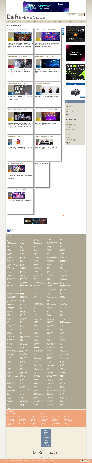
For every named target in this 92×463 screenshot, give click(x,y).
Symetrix (22, 387)
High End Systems (50, 307)
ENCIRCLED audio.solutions (26, 285)
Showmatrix (35, 379)
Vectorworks (9, 396)
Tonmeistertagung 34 (70, 139)
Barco (61, 258)
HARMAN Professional (51, 304)
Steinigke (35, 386)
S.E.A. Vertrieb (50, 373)
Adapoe (61, 240)
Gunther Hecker (55, 416)
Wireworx (22, 404)
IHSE (61, 311)
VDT (61, 394)
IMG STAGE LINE (24, 312)
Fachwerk (22, 293)
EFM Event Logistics (37, 282)
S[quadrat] (62, 387)
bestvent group (50, 260)
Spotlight (22, 384)
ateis (34, 249)
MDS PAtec (35, 344)
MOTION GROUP (37, 351)
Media (48, 22)
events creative (10, 290)
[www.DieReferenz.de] (26, 19)
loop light (48, 336)
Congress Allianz (23, 272)
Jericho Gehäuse (23, 318)
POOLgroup (49, 364)
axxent (48, 256)
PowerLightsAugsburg (64, 364)
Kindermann (35, 321)
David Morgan (32, 415)
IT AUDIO (35, 315)
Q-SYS (34, 368)
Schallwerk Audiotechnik (52, 375)
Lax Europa (49, 326)
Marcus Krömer (67, 419)
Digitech (35, 278)
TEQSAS (35, 390)
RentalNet (22, 371)
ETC (34, 287)
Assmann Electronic (64, 247)
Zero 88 (48, 405)
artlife (8, 247)
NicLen (48, 354)
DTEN (34, 281)
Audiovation (49, 251)
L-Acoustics (49, 324)
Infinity (8, 314)
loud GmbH (62, 336)
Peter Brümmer (33, 423)
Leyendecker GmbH (51, 330)
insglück (61, 314)
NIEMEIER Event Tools (64, 354)
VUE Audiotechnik (24, 401)
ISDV (21, 315)
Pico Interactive (50, 362)
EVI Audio (62, 290)
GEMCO (22, 299)
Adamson (49, 240)
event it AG (62, 287)
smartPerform (36, 382)
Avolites (35, 256)
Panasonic (49, 361)
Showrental (49, 379)
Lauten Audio (9, 326)
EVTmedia (9, 292)
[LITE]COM (62, 407)
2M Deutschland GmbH (12, 238)
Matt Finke (54, 420)
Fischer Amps (49, 294)
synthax (35, 387)
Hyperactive (35, 310)
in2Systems (49, 312)
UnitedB (22, 394)
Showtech (9, 380)
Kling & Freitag (50, 321)
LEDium (9, 330)
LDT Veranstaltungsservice (12, 329)
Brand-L (48, 263)
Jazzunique (62, 317)
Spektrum (9, 384)
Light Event (62, 332)
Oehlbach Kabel (50, 357)
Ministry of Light (50, 348)
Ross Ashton (32, 424)
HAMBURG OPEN (24, 304)
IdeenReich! (9, 311)
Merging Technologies (51, 347)
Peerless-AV (22, 362)
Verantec (22, 396)
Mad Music (35, 340)
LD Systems (49, 328)
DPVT (8, 281)
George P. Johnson (50, 299)
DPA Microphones (63, 279)
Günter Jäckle (44, 416)
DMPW (21, 279)
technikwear (62, 389)
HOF (61, 308)
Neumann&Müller (10, 354)
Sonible (21, 383)
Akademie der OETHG (38, 243)
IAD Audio (49, 310)
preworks (9, 365)
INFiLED (61, 312)
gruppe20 (48, 301)
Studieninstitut (62, 386)
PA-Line (48, 360)
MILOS (34, 348)
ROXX (21, 373)
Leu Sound (22, 330)
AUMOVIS (9, 253)
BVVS (48, 265)
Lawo (34, 326)
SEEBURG (9, 378)
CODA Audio (36, 271)
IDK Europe (22, 311)
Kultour (21, 324)
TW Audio (9, 394)
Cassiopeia (49, 267)
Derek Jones (43, 415)
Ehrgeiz (48, 282)
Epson (21, 287)
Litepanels (22, 335)
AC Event (49, 239)
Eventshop (22, 290)
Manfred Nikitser (10, 419)
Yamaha (9, 405)
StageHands (9, 386)
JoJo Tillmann (44, 417)
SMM (48, 382)
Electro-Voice (62, 283)
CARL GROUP (23, 267)
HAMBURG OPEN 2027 (71, 124)
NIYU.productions (10, 355)
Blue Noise (9, 263)
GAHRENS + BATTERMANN (53, 297)
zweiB (48, 407)
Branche (14, 22)
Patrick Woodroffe (11, 423)
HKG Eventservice (37, 308)
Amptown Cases (50, 244)
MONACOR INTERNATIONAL (13, 351)
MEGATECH (36, 347)
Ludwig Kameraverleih (38, 337)
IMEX (8, 312)
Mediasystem (36, 346)
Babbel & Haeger (23, 258)
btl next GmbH (63, 264)
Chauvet (48, 268)
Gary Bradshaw (10, 416)
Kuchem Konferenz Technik (65, 322)
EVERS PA (49, 290)
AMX (8, 246)
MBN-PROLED (23, 344)
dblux (8, 276)
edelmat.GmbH (23, 282)
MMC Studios (49, 350)
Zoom (21, 407)
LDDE (61, 328)
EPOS (8, 287)
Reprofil (35, 371)
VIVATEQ (22, 398)
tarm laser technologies (25, 389)
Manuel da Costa (44, 419)
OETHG (61, 357)
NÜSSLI (9, 357)
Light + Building (50, 332)
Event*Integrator (63, 289)
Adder (21, 242)
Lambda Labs (10, 325)
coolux (8, 274)
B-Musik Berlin (10, 258)
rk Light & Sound (23, 372)
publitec (21, 368)
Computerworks (63, 271)
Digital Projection (23, 278)
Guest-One (49, 303)
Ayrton (61, 256)
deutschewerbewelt (11, 278)
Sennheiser (22, 378)
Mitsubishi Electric (11, 350)
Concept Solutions (11, 272)
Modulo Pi (62, 350)
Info (81, 22)
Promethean (49, 366)
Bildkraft (35, 261)
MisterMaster (62, 348)
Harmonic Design (63, 304)
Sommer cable (10, 383)
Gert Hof (20, 416)
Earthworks (62, 281)
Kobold (21, 322)
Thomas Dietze (67, 424)
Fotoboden (62, 296)
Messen (21, 22)
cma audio (9, 271)
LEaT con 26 (68, 118)
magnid (34, 342)
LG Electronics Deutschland (65, 330)
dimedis (48, 278)
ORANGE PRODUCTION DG (66, 358)
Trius (8, 393)
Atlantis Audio (62, 249)
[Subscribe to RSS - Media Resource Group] (35, 215)
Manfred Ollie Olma (22, 419)
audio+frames (23, 251)
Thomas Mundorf (21, 426)
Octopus (35, 357)
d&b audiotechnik (50, 275)
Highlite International (64, 307)
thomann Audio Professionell (52, 390)
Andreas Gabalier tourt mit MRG (17, 190)
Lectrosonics (36, 329)
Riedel (61, 371)
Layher (61, 326)
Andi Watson (21, 413)
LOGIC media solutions (25, 336)
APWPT (22, 246)
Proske (61, 366)
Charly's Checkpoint (37, 268)
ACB (61, 239)
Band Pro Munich (50, 258)
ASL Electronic (50, 247)
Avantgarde (35, 253)
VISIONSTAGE (50, 397)
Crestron (48, 274)
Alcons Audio (49, 243)
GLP (34, 300)
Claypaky (22, 269)
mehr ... (68, 109)
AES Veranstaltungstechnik (52, 242)
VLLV (48, 398)
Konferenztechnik (57, 22)
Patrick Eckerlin (67, 422)
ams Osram (62, 244)
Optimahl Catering (37, 358)
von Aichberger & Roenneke (39, 400)
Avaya (48, 253)
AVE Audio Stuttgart (64, 253)
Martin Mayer (43, 420)
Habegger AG (62, 303)
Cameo (8, 267)
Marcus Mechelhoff (11, 420)
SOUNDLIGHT (50, 383)
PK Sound (9, 364)
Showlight (22, 379)
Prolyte (34, 366)
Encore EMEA (36, 285)
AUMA (61, 251)
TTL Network (62, 393)
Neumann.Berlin (23, 354)
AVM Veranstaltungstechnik (12, 256)
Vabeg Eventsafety (50, 394)
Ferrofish (9, 294)
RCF (48, 369)
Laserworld (62, 325)
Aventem (22, 254)
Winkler (8, 404)
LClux (21, 328)
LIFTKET (35, 332)
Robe (34, 372)
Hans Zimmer (66, 416)
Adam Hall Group (37, 240)
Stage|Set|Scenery (24, 386)
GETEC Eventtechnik (11, 300)
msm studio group (63, 351)
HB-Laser (35, 305)
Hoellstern (49, 308)
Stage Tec (62, 384)
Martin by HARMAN (51, 343)
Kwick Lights (36, 324)
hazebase (22, 305)
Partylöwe (9, 362)
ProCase (61, 365)
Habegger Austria (10, 304)
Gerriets (61, 299)
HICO (34, 307)
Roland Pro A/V (10, 373)
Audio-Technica (36, 251)
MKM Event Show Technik (25, 350)
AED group (35, 242)
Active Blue (9, 240)
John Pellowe (32, 417)
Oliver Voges (43, 422)
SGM (48, 378)
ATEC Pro (22, 249)
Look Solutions (36, 336)
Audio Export (36, 250)
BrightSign (62, 263)
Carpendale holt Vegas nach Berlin (45, 56)
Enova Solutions (50, 285)
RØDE (34, 373)
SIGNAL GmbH (50, 380)
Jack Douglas (10, 417)
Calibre (61, 265)
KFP (8, 321)
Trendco (61, 391)
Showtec (61, 379)
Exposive (35, 292)
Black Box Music (50, 261)
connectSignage (36, 272)
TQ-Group (49, 391)
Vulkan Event (36, 401)
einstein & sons (10, 283)
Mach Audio (62, 339)
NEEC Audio (62, 353)
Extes (48, 292)
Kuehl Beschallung (11, 324)
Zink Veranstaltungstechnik (12, 407)
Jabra (61, 315)
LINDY (8, 335)
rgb (47, 371)
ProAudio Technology (51, 365)
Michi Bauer (9, 422)
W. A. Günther (49, 401)
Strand (48, 386)
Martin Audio (36, 343)
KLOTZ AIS (62, 321)
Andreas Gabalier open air (15, 163)
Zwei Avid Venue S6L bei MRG (44, 136)
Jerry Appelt (20, 417)
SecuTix (61, 376)
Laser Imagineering (50, 325)
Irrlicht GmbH (10, 315)
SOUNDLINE (62, 383)
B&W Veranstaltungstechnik (52, 257)
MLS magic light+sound (38, 350)
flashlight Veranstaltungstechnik (66, 294)
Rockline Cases (50, 372)
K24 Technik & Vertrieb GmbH (13, 319)
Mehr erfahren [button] (51, 460)
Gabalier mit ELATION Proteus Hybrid (18, 110)
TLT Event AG (10, 391)
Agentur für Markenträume (12, 243)
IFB (34, 311)
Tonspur (35, 391)
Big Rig (21, 261)
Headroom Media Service (65, 305)
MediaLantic (22, 346)
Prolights (22, 366)
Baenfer (35, 258)
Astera (8, 249)
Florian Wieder (55, 415)
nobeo (21, 355)
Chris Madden (10, 415)
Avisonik (48, 254)
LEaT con (22, 329)
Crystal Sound (23, 275)
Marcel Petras (55, 419)
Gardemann (62, 297)
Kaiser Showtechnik (24, 319)
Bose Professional (24, 263)
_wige (8, 408)
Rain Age (22, 369)
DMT (34, 279)
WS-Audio (35, 404)
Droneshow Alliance (24, 281)
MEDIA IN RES (50, 344)
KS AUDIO (49, 322)
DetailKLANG (62, 276)
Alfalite (61, 243)
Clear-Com (35, 269)
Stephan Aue (43, 424)
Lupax (48, 337)
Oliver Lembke (33, 422)
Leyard (34, 330)
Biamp (8, 261)
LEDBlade (49, 329)
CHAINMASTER (23, 268)
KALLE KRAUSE (50, 319)
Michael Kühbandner (68, 420)
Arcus (34, 246)
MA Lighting (35, 339)
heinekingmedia (10, 307)
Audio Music (49, 250)
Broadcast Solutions (11, 264)
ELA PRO (22, 283)
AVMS (21, 256)
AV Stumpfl (22, 253)
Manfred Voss (32, 419)
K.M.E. (61, 318)
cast (61, 267)
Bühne (41, 22)
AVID (34, 254)
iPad (46, 435)
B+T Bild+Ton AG (63, 257)
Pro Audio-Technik (37, 365)
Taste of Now (49, 389)
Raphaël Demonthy (56, 423)
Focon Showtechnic (24, 296)
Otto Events (22, 360)
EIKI (61, 282)
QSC (48, 368)
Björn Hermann (55, 413)
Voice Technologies (64, 398)
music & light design (24, 353)
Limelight (61, 333)
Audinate (22, 250)
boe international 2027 (71, 129)
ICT (60, 310)
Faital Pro (35, 293)
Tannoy (8, 389)
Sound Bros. (36, 383)
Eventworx (35, 290)
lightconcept (9, 333)
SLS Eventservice (11, 382)
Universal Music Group (38, 394)
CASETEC (35, 267)
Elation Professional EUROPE (39, 283)
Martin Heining (21, 420)
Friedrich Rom (66, 415)
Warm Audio (62, 401)
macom (21, 340)
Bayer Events (10, 260)
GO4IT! (48, 300)
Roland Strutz (21, 424)
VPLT (61, 400)
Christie (61, 268)
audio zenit (9, 251)
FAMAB (48, 293)
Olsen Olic (54, 422)
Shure (34, 380)
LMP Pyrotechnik (10, 336)
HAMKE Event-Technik (38, 304)
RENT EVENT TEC (64, 369)
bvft (34, 265)
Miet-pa (21, 348)
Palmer (61, 360)
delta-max (49, 276)
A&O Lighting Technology (25, 238)
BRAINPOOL (36, 263)
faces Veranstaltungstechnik (13, 293)
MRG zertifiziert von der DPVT (16, 83)
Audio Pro (62, 250)
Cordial (21, 274)
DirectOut (62, 278)
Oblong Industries (24, 357)
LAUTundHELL (23, 326)
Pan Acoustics (23, 361)
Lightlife (21, 333)
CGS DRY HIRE (10, 268)
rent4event (9, 371)
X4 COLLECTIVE (50, 404)
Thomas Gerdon (10, 426)
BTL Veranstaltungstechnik (12, 265)
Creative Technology (37, 274)
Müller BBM (9, 353)
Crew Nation (62, 274)
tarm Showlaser (36, 389)
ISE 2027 (68, 134)
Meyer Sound (10, 348)
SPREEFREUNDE (37, 384)
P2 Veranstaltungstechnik (38, 360)
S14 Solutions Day (70, 111)
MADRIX (61, 340)
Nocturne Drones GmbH (38, 355)
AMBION (35, 244)
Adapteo (9, 242)
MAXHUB (62, 343)
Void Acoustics (23, 400)
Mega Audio (9, 347)
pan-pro (35, 361)
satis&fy (22, 375)
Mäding (48, 340)
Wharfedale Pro (50, 402)
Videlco (61, 396)
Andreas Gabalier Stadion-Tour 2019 (45, 30)
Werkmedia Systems (11, 402)
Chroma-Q (9, 269)
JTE (34, 318)
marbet (61, 342)
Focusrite (35, 296)
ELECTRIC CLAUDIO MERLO (53, 283)
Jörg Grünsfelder (55, 417)
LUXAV (61, 337)
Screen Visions (36, 376)
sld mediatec (62, 380)
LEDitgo (61, 329)
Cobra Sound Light (24, 271)
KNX (8, 322)
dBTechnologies (23, 276)
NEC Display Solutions (51, 353)
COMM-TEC (49, 271)
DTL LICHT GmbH (50, 281)
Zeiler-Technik (36, 405)
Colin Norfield (21, 415)
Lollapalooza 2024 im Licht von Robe (18, 30)
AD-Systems (23, 240)
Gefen (8, 299)
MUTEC (35, 353)
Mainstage (49, 342)
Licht (28, 22)
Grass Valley (9, 301)
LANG (21, 325)
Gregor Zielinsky (33, 416)
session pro (35, 378)
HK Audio (22, 308)
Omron (21, 358)
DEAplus (35, 276)
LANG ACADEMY (37, 325)
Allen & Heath (10, 244)
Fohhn (48, 296)
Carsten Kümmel (67, 413)
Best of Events (36, 260)
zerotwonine (62, 405)
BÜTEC (22, 265)
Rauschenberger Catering (38, 369)
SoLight (61, 382)
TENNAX (22, 390)
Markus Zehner (23, 343)
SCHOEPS (22, 376)
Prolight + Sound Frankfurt (12, 366)
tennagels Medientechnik (12, 390)
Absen (61, 238)
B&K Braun (22, 257)
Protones (9, 368)
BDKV (21, 260)
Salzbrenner (62, 373)
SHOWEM (9, 379)
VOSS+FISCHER (50, 400)
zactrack (22, 405)
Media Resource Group (64, 344)
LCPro (34, 328)
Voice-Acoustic (10, 400)
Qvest (8, 369)
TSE (21, 393)
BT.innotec (49, 264)
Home (8, 21)
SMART (22, 382)
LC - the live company (11, 328)
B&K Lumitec (36, 257)
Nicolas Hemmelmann (23, 422)
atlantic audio (49, 249)
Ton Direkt (22, 391)
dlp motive (9, 279)
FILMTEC (22, 294)
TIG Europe (62, 390)
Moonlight (22, 351)
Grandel (61, 300)
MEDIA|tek (49, 346)
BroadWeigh (22, 264)
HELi (21, 307)
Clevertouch (62, 269)
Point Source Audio (37, 364)
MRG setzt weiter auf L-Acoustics (17, 56)
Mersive (61, 347)
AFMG (61, 242)
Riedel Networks (10, 372)
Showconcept (62, 378)
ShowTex (22, 380)
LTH (8, 337)
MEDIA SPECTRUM (11, 346)
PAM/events (9, 361)
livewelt (34, 335)
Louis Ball (65, 417)
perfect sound (36, 362)
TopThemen (68, 21)
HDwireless (49, 305)
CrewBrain (9, 275)
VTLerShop (9, 401)
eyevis (61, 292)
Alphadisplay (23, 244)
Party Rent (62, 361)
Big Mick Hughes (44, 413)
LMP (61, 335)
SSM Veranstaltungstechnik (52, 384)
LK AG (48, 335)
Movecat (48, 351)
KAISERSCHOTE (37, 319)
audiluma (9, 250)
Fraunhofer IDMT (23, 297)
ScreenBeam (49, 376)
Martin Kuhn (32, 420)
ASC (34, 247)
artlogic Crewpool (23, 247)
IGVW (48, 311)
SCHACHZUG (36, 375)
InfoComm (22, 314)
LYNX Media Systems (11, 339)
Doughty (48, 279)
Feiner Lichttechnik (63, 293)
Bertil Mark (32, 413)
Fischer (35, 294)
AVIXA (61, 254)
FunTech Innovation (37, 297)
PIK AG (61, 362)
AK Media (22, 243)
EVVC (21, 292)
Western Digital (36, 402)
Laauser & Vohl (63, 324)
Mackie (8, 340)
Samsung (9, 375)
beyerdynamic (63, 260)
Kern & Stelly (62, 319)
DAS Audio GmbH (63, 275)
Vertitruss (49, 396)
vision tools (35, 397)
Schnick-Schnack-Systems (12, 376)
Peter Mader (43, 423)
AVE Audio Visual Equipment (13, 254)
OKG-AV (9, 358)
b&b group (9, 257)
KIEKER (22, 321)
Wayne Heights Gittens (34, 426)
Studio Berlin (9, 387)
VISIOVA (9, 398)
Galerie (75, 21)
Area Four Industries (51, 246)
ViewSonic (9, 397)
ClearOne (49, 269)
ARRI (61, 246)
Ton (35, 22)
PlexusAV (22, 364)
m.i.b (21, 339)
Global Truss (23, 300)
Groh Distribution (23, 301)
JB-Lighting (9, 318)
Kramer (35, 322)
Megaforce (22, 347)
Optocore (48, 358)
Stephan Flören (55, 424)
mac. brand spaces (51, 339)
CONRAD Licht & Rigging (52, 272)
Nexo (34, 354)
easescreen (9, 282)
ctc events (35, 275)
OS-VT (8, 360)
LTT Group (22, 337)
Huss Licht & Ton (23, 310)
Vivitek (34, 398)
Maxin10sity (9, 344)
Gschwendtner (63, 301)
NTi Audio (62, 355)
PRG (21, 365)
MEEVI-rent (62, 346)
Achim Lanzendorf (11, 413)
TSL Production (36, 393)
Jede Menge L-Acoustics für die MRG (46, 110)
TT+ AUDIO (49, 393)
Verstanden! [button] (85, 460)
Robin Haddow (67, 423)
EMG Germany (10, 285)
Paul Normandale (22, 423)
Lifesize (21, 332)
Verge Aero (35, 396)
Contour (61, 272)
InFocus (35, 314)
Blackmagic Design (64, 261)
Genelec (35, 299)
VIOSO (21, 397)
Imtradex (35, 312)
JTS (47, 318)
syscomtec (49, 387)
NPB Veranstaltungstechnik (52, 355)
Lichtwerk (9, 332)
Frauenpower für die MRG (42, 83)
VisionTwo (62, 397)
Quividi (61, 368)
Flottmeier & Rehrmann (12, 296)
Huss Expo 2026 (69, 105)
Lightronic (49, 333)
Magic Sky (22, 342)
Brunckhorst (35, 264)
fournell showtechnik (11, 297)
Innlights (48, 314)
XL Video (61, 404)
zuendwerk (35, 407)
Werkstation (22, 402)
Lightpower (35, 333)
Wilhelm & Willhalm (64, 402)
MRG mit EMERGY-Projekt (15, 136)
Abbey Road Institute (51, 238)
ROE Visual (62, 372)
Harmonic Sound (10, 305)
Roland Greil (9, 424)
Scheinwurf (62, 375)
